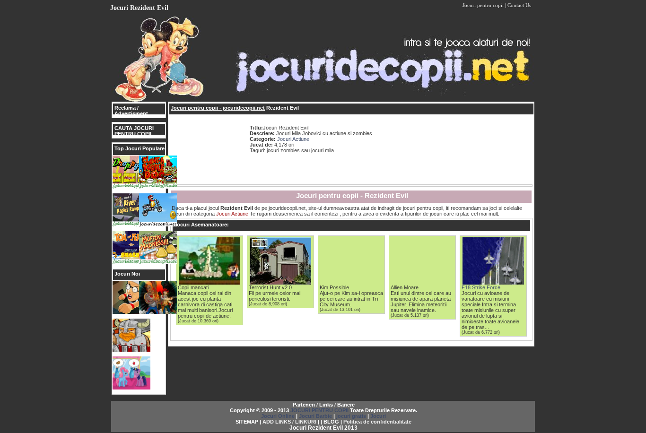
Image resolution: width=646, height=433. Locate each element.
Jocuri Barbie (315, 416)
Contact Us (519, 5)
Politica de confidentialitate (377, 421)
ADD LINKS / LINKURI (289, 421)
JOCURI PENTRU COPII (319, 410)
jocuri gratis (351, 416)
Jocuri (378, 416)
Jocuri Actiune (293, 139)
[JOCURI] (323, 100)
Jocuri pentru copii (483, 5)
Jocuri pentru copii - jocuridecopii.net (218, 108)
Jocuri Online (278, 416)
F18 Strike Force (481, 287)
